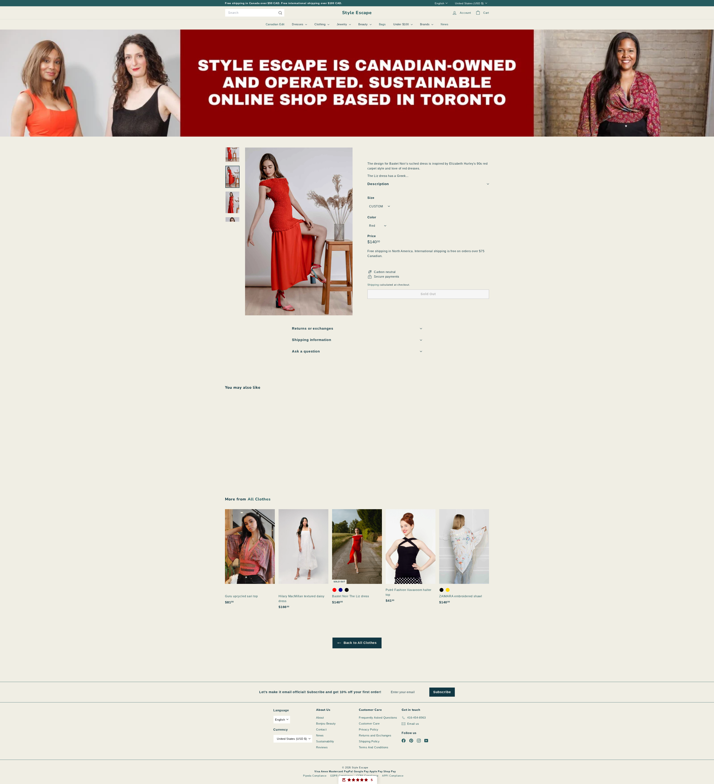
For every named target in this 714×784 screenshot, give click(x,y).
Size (370, 198)
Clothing (320, 24)
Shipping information (311, 340)
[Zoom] (299, 231)
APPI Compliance (392, 775)
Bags (382, 24)
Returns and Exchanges (375, 735)
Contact (321, 729)
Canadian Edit (275, 24)
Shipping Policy (369, 741)
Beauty (363, 24)
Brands (425, 24)
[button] (357, 780)
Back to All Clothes (359, 643)
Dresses (298, 24)
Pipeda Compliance (315, 775)
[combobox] (254, 13)
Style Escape (357, 13)
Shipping (373, 284)
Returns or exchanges (312, 328)
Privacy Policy (368, 729)
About (320, 717)
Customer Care (369, 723)
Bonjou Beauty (326, 723)
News (444, 24)
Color (371, 217)
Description (378, 184)
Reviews (322, 747)
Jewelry (342, 24)
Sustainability (325, 741)
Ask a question (306, 351)
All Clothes (259, 499)
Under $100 (401, 24)
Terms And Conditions (373, 747)
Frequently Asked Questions (378, 717)
